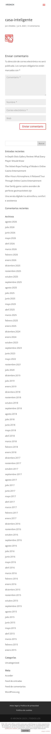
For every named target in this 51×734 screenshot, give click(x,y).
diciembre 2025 (12, 265)
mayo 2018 (10, 430)
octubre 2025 (11, 276)
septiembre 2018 (13, 408)
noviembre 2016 (13, 529)
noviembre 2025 (13, 271)
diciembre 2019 (12, 375)
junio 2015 (10, 622)
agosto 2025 (11, 287)
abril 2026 (10, 243)
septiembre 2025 (13, 282)
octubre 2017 (11, 468)
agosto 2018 (11, 413)
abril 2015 (10, 633)
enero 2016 (10, 584)
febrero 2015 (11, 644)
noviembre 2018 (13, 397)
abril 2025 (10, 309)
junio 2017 (10, 490)
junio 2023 (10, 353)
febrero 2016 (11, 578)
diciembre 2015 (12, 589)
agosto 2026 (11, 221)
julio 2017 (9, 485)
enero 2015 (10, 650)
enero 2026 (10, 260)
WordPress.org (12, 692)
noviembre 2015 (13, 595)
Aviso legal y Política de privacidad (24, 705)
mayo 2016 (10, 562)
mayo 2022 (10, 359)
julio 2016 (9, 551)
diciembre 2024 (12, 331)
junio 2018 (10, 424)
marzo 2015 (11, 639)
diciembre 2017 (12, 457)
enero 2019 (10, 386)
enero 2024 (10, 337)
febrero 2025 (11, 320)
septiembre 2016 (13, 540)
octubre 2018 (11, 402)
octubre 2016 (11, 534)
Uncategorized (12, 662)
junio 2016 (10, 556)
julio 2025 (9, 293)
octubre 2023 (11, 342)
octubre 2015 (11, 600)
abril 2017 (10, 501)
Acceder (9, 675)
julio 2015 (9, 617)
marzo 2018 (11, 441)
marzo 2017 (11, 507)
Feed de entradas (13, 681)
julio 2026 (9, 227)
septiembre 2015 (13, 606)
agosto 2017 (11, 479)
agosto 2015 (11, 611)
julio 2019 (9, 380)
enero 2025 (10, 326)
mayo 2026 (10, 238)
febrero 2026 (11, 254)
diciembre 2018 (12, 391)
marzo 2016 (11, 573)
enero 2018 (10, 452)
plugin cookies (46, 731)
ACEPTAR (25, 731)
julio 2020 (9, 369)
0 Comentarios (34, 26)
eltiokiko (11, 26)
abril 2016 (10, 567)
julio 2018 (9, 419)
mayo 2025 (10, 304)
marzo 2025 (11, 315)
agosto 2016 (11, 545)
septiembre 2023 (13, 348)
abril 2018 (10, 435)
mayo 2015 (10, 628)
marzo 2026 (11, 249)
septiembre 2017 (13, 474)
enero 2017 (10, 518)
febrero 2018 (11, 446)
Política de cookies (24, 710)
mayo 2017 (10, 496)
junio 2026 (10, 232)
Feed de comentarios (15, 686)
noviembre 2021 (13, 364)
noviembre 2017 (13, 463)
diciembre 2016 (12, 523)
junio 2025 (10, 298)
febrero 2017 (11, 512)
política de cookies (11, 728)
